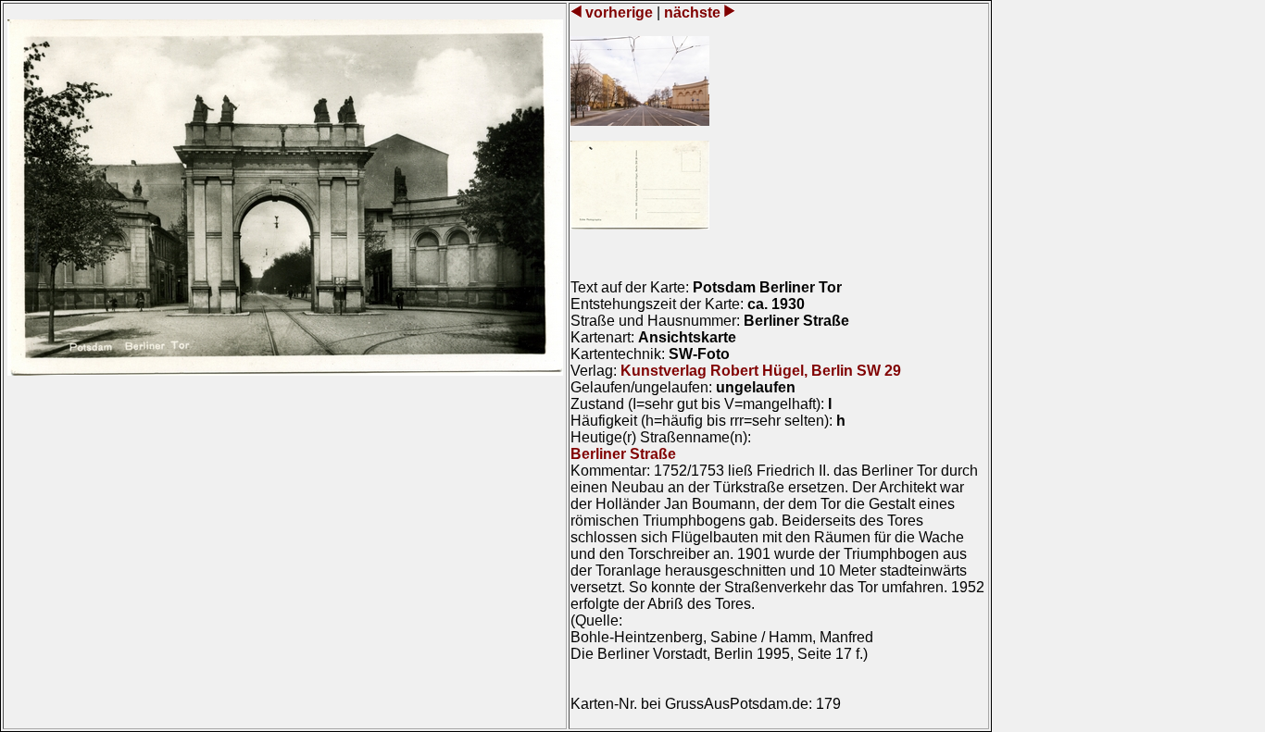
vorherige (619, 12)
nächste (692, 12)
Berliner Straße (623, 454)
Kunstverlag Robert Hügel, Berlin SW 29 (760, 370)
